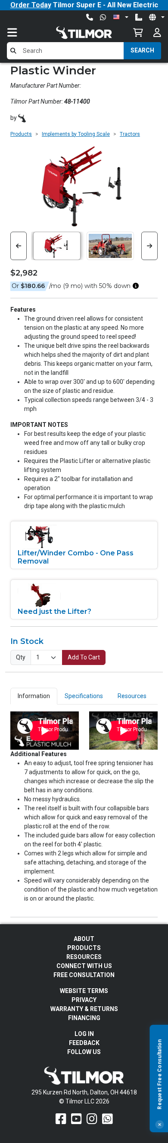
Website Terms (84, 990)
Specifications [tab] (84, 696)
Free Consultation (84, 974)
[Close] (159, 1124)
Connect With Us (84, 965)
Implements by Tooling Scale (76, 134)
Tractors (130, 134)
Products (21, 134)
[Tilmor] (22, 118)
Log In (84, 1033)
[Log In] (157, 32)
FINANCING (84, 1017)
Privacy (84, 999)
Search (142, 50)
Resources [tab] (132, 696)
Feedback (84, 1042)
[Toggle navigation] (20, 32)
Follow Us (84, 1051)
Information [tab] (34, 696)
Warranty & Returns (84, 1008)
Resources (84, 956)
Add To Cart (84, 657)
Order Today (30, 5)
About (84, 938)
